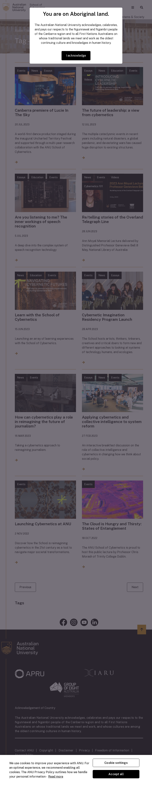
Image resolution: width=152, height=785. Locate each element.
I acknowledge (76, 55)
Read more (55, 776)
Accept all (116, 774)
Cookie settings (116, 763)
